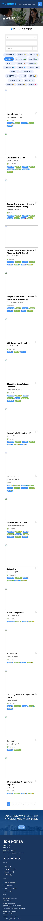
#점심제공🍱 (9, 59)
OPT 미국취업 (8, 875)
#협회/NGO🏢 (29, 80)
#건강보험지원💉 (33, 67)
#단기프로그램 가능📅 (16, 80)
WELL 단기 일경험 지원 (10, 888)
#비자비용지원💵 (21, 59)
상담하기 (21, 827)
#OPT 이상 (23, 76)
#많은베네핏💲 (33, 59)
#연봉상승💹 (32, 63)
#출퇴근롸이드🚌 (11, 76)
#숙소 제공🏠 (21, 63)
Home (4, 15)
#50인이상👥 (21, 67)
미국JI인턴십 (8, 866)
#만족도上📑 (10, 63)
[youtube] (12, 858)
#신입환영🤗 (32, 76)
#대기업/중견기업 (9, 55)
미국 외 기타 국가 (26, 29)
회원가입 (25, 4)
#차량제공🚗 (14, 72)
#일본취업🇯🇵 (32, 84)
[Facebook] (4, 858)
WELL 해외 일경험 (9, 872)
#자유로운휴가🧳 (9, 67)
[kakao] (19, 858)
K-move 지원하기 (9, 885)
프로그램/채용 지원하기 (10, 882)
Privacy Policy (9, 919)
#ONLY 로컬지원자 (27, 72)
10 (31, 804)
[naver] (15, 858)
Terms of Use (17, 919)
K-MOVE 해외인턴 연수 (10, 869)
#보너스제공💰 (34, 55)
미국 (14, 29)
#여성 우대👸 (21, 84)
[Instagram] (8, 858)
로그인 (20, 4)
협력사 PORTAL (31, 4)
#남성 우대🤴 (10, 84)
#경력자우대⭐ (22, 55)
